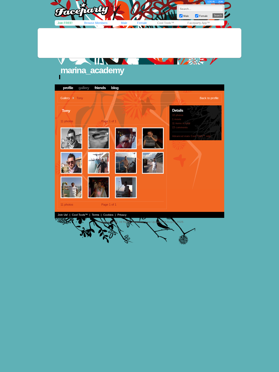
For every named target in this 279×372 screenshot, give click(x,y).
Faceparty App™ (198, 23)
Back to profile (209, 98)
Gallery (65, 98)
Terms (95, 214)
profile (68, 88)
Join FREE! (64, 23)
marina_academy (92, 70)
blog (115, 88)
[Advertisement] (139, 43)
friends (100, 88)
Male (124, 23)
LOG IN (211, 2)
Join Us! (63, 214)
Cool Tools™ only (201, 136)
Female (142, 23)
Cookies (108, 214)
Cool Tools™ (165, 23)
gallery (83, 88)
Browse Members (96, 23)
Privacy (121, 214)
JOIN (220, 2)
